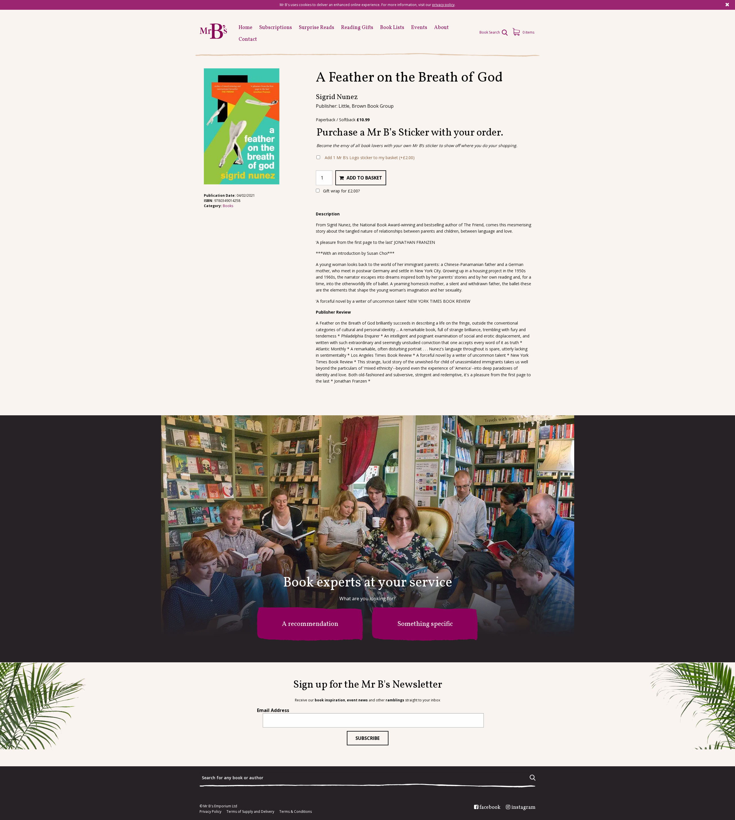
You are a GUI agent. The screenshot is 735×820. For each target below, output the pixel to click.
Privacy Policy (210, 811)
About (441, 27)
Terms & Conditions (295, 811)
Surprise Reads (316, 27)
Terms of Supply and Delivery (250, 811)
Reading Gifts (357, 27)
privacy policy (443, 4)
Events (419, 27)
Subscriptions (275, 27)
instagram (523, 807)
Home (245, 27)
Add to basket (364, 178)
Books (228, 205)
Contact (248, 39)
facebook (489, 807)
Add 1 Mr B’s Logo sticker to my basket (370, 157)
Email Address (273, 710)
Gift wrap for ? (341, 191)
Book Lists (392, 27)
